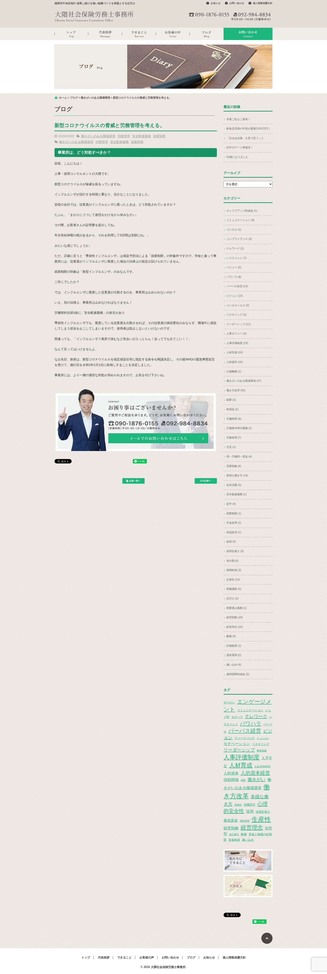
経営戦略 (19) (234, 617)
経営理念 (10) (234, 626)
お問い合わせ (236, 3)
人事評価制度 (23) (237, 343)
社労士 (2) (232, 598)
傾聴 (243, 780)
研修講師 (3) (233, 588)
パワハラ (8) (233, 276)
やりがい (229, 702)
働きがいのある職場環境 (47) (243, 380)
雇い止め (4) (233, 664)
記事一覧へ (133, 481)
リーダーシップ (239, 749)
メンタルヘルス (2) (237, 305)
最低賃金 (231, 820)
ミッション (263, 738)
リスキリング (260, 744)
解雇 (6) (231, 636)
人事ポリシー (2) (236, 333)
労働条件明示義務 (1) (239, 428)
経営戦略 (231, 828)
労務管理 (123, 136)
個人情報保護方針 (262, 3)
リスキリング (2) (236, 314)
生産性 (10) (233, 579)
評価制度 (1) (233, 645)
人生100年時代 (262, 766)
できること (139, 34)
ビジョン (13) (234, 295)
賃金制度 (234, 839)
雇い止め (248, 839)
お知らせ (215, 3)
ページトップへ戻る (266, 938)
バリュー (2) (233, 267)
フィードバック (244, 738)
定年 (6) (231, 503)
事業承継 (261, 750)
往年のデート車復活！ (239, 147)
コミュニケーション (250, 710)
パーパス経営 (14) (237, 286)
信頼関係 (231, 779)
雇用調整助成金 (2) (237, 674)
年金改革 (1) (233, 522)
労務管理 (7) (233, 437)
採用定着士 (263, 811)
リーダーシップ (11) (238, 324)
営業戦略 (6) (233, 466)
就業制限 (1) (233, 513)
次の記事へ (206, 481)
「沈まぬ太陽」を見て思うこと (245, 138)
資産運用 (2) (233, 655)
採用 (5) (231, 541)
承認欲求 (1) (233, 532)
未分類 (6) (232, 560)
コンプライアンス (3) (239, 239)
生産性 (261, 819)
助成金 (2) (232, 409)
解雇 (244, 834)
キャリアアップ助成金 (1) (241, 210)
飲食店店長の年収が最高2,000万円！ (248, 128)
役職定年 (249, 804)
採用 (250, 811)
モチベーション (237, 743)
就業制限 (159, 136)
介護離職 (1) (233, 371)
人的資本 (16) (234, 362)
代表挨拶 (105, 34)
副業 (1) (231, 399)
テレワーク (256, 716)
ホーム (63, 97)
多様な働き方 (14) (237, 475)
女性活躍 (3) (233, 485)
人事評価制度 (242, 757)
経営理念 (252, 828)
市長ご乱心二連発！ (238, 119)
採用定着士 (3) (235, 551)
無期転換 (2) (233, 570)
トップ (71, 34)
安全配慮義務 (141, 136)
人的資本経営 (255, 773)
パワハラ (250, 723)
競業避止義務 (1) (236, 608)
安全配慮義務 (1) (236, 494)
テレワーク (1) (235, 248)
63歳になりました (237, 157)
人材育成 (240, 765)
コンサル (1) (233, 229)
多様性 (238, 804)
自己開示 (234, 834)
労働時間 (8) (233, 418)
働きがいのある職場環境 (95, 97)
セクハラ (237, 717)
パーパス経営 (244, 731)
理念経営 (245, 820)
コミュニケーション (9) (240, 220)
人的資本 (231, 773)
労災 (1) (231, 447)
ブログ (207, 34)
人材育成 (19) (234, 352)
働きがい (256, 779)
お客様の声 (173, 34)
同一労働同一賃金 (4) (239, 456)
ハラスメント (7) (236, 258)
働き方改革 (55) (235, 390)
